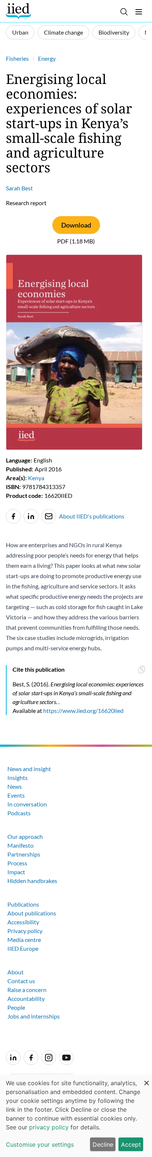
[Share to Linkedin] (31, 516)
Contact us (21, 980)
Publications (23, 904)
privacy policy (49, 1127)
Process (17, 862)
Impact (16, 871)
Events (16, 795)
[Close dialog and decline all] (146, 1079)
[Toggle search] (124, 11)
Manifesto (20, 845)
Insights (17, 777)
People (16, 1007)
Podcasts (19, 812)
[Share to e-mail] (48, 516)
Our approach (25, 836)
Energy (47, 58)
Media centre (24, 939)
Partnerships (23, 854)
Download (76, 225)
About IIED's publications (91, 516)
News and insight (29, 768)
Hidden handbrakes (32, 880)
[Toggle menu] (138, 11)
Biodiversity (114, 32)
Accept (131, 1144)
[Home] (19, 11)
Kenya (36, 477)
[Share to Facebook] (13, 516)
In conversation (27, 804)
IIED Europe (22, 948)
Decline (103, 1144)
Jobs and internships (33, 1016)
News (14, 786)
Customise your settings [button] (40, 1144)
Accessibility (23, 921)
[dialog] (76, 1116)
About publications (31, 913)
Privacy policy (24, 930)
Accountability (26, 998)
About (15, 971)
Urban (20, 32)
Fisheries (17, 58)
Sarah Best (19, 187)
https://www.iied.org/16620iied (83, 710)
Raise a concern (26, 989)
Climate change (63, 32)
